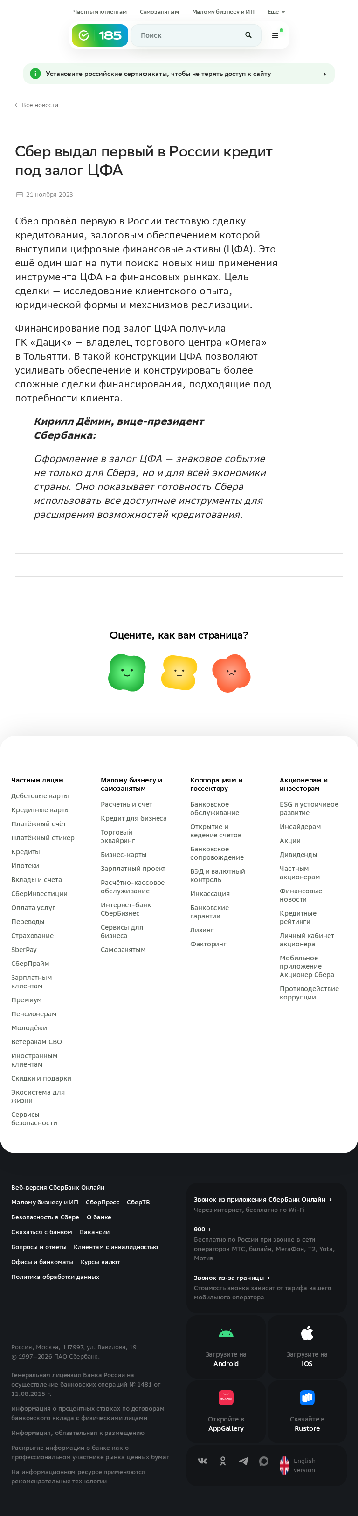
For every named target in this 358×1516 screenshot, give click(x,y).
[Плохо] (231, 732)
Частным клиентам (100, 11)
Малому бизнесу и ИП (223, 11)
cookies (69, 1491)
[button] (276, 11)
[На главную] (100, 35)
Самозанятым (159, 11)
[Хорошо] (127, 732)
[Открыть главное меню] (275, 35)
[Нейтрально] (179, 732)
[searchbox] (196, 35)
